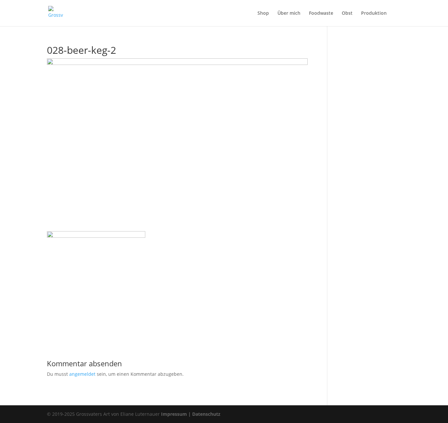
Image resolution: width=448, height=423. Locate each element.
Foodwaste (321, 13)
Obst (347, 13)
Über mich (288, 13)
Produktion (374, 13)
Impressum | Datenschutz (190, 414)
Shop (263, 13)
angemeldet (82, 374)
